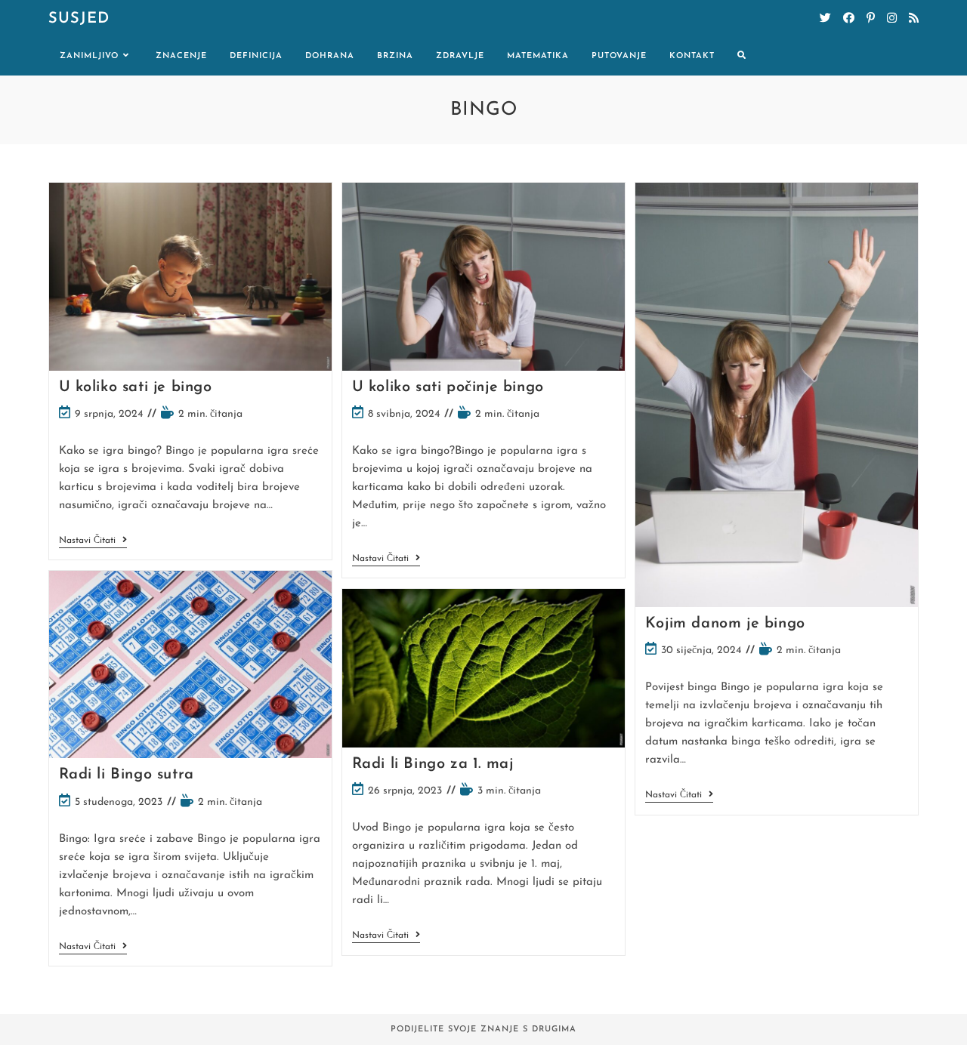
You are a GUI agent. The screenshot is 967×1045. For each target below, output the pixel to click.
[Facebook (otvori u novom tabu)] (848, 18)
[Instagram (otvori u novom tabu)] (892, 18)
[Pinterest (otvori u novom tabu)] (870, 18)
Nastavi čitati (93, 541)
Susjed (79, 18)
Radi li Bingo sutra (126, 774)
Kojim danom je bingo (725, 623)
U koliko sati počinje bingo (448, 387)
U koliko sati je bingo (135, 387)
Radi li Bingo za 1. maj (433, 764)
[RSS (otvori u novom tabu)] (914, 18)
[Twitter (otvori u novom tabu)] (825, 18)
